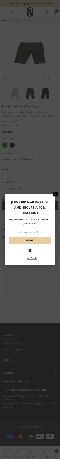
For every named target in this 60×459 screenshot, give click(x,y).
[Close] (55, 194)
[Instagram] (30, 250)
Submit (30, 240)
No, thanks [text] (32, 258)
